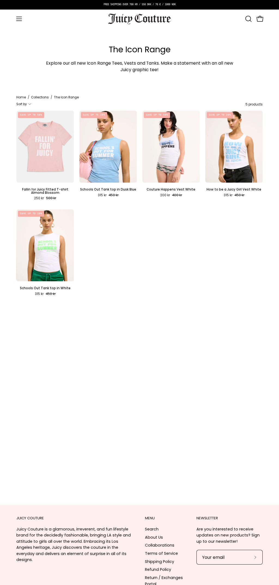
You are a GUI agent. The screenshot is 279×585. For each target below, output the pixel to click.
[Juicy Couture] (139, 19)
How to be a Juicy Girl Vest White (234, 189)
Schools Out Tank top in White (45, 288)
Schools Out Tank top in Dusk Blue (108, 189)
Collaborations (159, 545)
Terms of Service (161, 553)
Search (152, 529)
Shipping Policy (159, 561)
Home (21, 97)
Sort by (21, 104)
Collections (40, 97)
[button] (248, 19)
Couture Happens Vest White (171, 189)
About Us (154, 537)
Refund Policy (158, 569)
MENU (150, 518)
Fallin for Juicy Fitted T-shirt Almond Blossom (45, 191)
